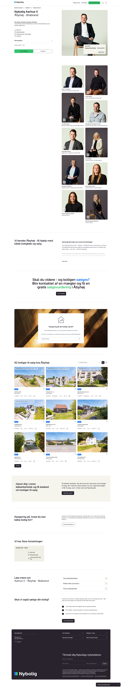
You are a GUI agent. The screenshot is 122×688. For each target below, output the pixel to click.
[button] (64, 261)
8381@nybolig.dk (34, 554)
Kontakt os (43, 51)
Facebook (18, 36)
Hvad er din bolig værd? (103, 684)
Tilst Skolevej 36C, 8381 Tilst (35, 558)
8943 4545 (32, 552)
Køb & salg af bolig (91, 637)
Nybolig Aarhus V (37, 7)
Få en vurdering (23, 51)
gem (44, 389)
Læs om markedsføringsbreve (100, 676)
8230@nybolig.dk (20, 32)
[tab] (28, 451)
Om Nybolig (65, 633)
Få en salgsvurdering (68, 620)
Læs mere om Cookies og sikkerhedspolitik (70, 676)
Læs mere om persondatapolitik (87, 676)
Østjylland (27, 7)
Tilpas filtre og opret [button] (68, 493)
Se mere (18, 465)
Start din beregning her (68, 524)
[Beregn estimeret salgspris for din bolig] (79, 338)
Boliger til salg (90, 633)
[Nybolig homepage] (25, 674)
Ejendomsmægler (18, 7)
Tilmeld (104, 663)
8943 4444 (18, 30)
